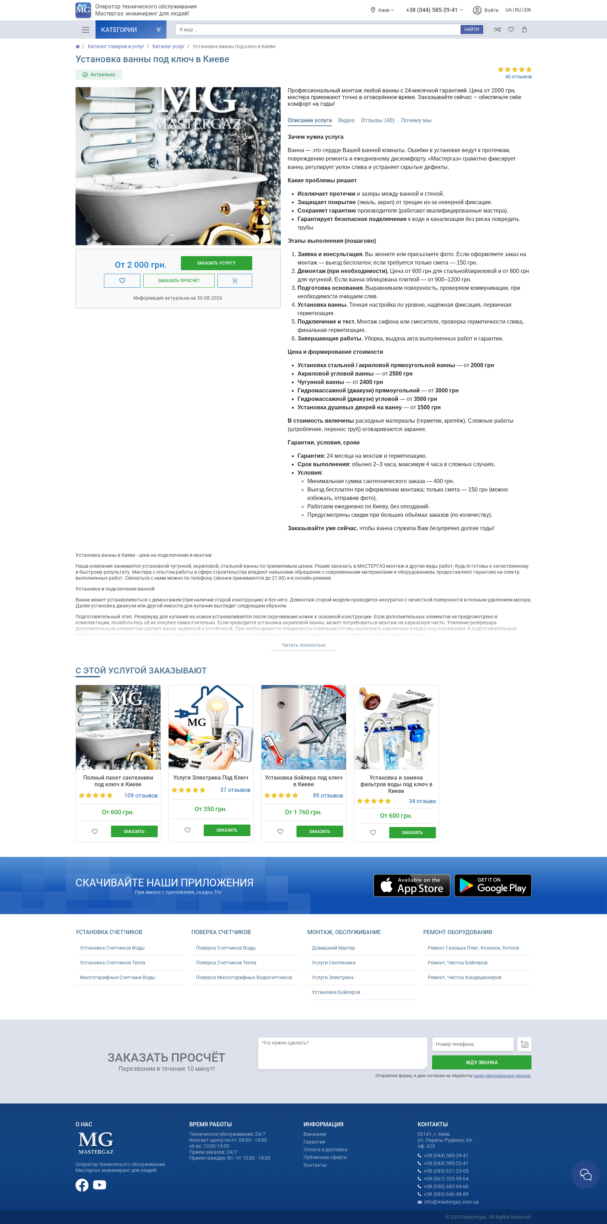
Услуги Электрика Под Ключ (210, 777)
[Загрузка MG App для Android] (492, 885)
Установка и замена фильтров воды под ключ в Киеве (396, 784)
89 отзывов (328, 795)
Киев (384, 10)
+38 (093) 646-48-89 (446, 1194)
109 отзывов (141, 795)
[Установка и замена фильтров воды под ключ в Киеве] (396, 727)
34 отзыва (422, 801)
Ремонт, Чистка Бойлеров (458, 962)
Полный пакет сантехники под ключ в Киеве (118, 781)
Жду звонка (482, 1062)
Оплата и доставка (325, 1149)
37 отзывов (235, 790)
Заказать (134, 831)
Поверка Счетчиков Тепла (226, 962)
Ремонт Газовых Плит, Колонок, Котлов (473, 948)
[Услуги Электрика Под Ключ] (211, 727)
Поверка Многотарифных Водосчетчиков (244, 977)
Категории (119, 29)
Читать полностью (303, 645)
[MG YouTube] (99, 1184)
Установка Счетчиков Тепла (112, 962)
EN (527, 10)
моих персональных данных (502, 1075)
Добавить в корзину (235, 281)
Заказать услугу (216, 263)
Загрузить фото (524, 1044)
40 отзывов (518, 76)
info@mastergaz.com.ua (451, 1202)
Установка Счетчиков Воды (112, 948)
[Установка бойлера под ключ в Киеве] (303, 727)
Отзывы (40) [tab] (378, 120)
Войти (491, 10)
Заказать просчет (179, 280)
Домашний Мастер (333, 948)
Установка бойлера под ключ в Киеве (303, 781)
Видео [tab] (346, 120)
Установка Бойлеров (336, 992)
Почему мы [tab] (416, 120)
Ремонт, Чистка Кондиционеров (465, 977)
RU (518, 10)
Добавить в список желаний (122, 281)
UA (508, 10)
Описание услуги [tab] (310, 120)
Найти (471, 29)
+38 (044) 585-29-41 (432, 10)
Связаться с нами (586, 1174)
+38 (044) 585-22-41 (446, 1163)
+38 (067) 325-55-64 (446, 1178)
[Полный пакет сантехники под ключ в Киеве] (118, 727)
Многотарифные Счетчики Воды (117, 977)
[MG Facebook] (83, 1184)
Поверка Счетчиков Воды (226, 948)
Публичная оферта (325, 1157)
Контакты (315, 1165)
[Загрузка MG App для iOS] (412, 885)
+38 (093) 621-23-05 (446, 1171)
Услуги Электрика (333, 977)
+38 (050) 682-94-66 (446, 1186)
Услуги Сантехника (334, 962)
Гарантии (314, 1142)
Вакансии (315, 1134)
